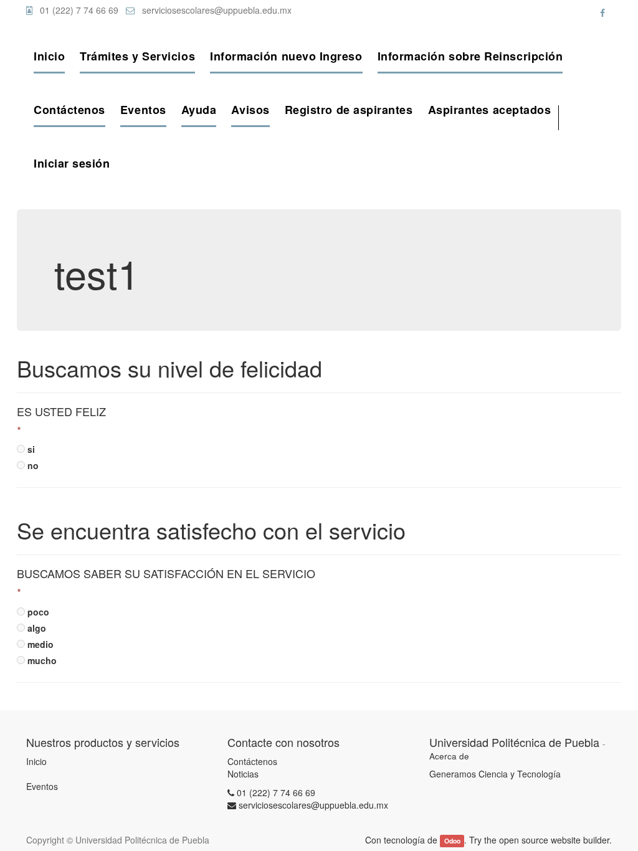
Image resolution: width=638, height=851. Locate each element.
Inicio (36, 761)
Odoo (452, 840)
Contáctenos (252, 761)
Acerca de (449, 756)
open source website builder (554, 840)
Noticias (243, 774)
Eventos (42, 786)
